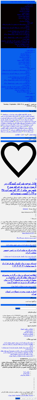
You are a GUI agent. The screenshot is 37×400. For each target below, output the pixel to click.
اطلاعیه (17, 134)
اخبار (22, 134)
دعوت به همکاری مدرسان (22, 44)
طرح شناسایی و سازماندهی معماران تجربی (17, 42)
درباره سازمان (29, 6)
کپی (35, 210)
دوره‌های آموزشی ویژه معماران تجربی (18, 31)
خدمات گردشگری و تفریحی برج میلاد (11, 131)
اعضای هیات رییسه (23, 17)
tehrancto (25, 209)
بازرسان (27, 19)
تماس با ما (30, 47)
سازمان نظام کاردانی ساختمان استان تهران (20, 395)
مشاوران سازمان (24, 21)
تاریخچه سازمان (24, 8)
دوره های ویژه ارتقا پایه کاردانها (20, 32)
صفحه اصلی (32, 134)
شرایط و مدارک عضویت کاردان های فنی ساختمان (15, 41)
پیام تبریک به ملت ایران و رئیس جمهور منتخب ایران (18, 342)
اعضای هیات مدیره (24, 16)
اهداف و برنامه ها (24, 11)
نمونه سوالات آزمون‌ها (23, 45)
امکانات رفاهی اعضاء (23, 14)
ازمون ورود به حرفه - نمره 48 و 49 (26, 238)
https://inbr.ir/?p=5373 (28, 233)
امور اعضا (30, 22)
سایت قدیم (30, 4)
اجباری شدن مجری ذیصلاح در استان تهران (14, 126)
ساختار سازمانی (24, 9)
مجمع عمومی (25, 13)
